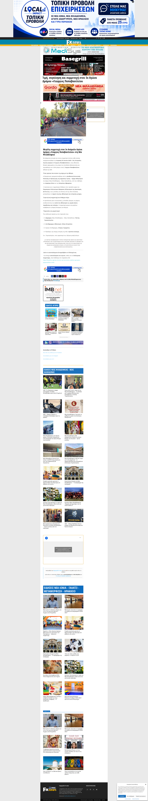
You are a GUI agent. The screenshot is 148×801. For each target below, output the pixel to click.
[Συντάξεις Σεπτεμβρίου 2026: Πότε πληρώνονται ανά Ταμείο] (52, 667)
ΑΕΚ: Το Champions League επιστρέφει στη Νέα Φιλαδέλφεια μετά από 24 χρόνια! (52, 392)
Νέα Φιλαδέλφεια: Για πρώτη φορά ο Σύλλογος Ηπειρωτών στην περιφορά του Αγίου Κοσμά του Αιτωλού (52, 438)
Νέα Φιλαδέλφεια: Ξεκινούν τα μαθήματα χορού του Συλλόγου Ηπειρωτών (73, 416)
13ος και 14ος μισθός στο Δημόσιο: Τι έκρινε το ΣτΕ (72, 654)
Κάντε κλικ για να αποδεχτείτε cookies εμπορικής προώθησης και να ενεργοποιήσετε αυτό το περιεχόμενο (63, 549)
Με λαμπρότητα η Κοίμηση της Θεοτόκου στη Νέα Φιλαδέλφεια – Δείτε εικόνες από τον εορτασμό (52, 526)
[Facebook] (96, 38)
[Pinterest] (65, 276)
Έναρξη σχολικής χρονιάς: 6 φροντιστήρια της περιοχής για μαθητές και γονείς (51, 483)
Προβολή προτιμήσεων (141, 796)
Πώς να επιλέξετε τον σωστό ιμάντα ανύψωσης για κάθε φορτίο (73, 773)
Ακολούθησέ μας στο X (48, 359)
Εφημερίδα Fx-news (57, 570)
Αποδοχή (122, 796)
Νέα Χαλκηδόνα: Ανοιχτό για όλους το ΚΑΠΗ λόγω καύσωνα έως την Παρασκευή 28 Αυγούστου (51, 461)
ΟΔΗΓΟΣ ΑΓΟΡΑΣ (52, 305)
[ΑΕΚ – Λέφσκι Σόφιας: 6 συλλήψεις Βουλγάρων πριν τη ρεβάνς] (52, 406)
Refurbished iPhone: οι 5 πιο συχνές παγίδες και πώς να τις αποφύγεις (73, 751)
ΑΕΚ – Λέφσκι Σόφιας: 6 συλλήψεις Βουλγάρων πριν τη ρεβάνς (51, 416)
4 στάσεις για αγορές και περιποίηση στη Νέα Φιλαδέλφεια (63, 319)
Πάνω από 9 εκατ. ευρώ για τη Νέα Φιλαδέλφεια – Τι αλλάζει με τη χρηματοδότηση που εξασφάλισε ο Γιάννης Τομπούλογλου (73, 393)
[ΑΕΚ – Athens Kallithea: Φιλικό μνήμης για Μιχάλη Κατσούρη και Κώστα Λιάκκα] (74, 515)
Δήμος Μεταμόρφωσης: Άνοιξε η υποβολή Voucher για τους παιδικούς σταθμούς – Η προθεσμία (52, 699)
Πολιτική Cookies (128, 798)
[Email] (60, 276)
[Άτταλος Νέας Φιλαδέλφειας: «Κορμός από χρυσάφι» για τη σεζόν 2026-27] (74, 494)
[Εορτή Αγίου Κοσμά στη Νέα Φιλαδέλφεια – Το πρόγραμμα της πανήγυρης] (74, 473)
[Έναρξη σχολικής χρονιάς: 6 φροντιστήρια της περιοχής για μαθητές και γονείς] (52, 473)
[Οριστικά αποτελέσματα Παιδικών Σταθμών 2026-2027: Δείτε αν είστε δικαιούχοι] (74, 688)
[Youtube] (104, 38)
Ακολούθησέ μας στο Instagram (50, 355)
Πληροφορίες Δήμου (97, 799)
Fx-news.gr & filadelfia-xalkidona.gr (63, 576)
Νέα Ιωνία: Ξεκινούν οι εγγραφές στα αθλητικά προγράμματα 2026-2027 (74, 611)
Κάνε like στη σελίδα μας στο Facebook (52, 352)
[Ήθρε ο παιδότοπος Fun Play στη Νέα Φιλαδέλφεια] (51, 313)
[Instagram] (98, 38)
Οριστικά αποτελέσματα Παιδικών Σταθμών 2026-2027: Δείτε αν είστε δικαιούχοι (73, 698)
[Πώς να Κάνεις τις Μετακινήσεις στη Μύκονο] (52, 763)
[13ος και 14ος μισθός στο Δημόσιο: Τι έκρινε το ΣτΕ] (74, 645)
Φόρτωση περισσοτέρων (64, 337)
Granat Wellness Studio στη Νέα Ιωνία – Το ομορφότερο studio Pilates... (51, 333)
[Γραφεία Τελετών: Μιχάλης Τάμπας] (64, 327)
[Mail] (100, 38)
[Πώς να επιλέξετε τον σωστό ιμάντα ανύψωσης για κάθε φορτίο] (74, 763)
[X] (102, 38)
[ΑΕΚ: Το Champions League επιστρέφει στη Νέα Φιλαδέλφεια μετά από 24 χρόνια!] (52, 382)
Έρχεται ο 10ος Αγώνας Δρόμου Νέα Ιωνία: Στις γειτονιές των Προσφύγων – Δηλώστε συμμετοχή (52, 633)
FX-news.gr (56, 280)
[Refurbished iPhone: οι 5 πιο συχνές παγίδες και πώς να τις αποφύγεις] (74, 742)
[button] (145, 784)
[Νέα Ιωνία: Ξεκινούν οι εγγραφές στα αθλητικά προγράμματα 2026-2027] (74, 601)
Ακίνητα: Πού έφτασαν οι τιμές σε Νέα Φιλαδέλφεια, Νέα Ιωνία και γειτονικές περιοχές (52, 504)
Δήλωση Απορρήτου (135, 798)
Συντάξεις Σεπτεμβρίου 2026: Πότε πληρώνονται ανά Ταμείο (51, 675)
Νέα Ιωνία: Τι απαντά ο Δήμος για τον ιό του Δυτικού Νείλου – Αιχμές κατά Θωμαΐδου (52, 611)
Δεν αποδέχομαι (130, 796)
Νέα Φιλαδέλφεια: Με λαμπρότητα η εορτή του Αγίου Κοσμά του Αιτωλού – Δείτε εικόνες (73, 438)
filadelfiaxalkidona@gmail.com (70, 796)
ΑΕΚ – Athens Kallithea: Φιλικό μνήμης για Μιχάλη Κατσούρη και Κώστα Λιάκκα (74, 525)
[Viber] (57, 276)
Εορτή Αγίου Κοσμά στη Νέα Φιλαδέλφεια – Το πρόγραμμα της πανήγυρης (74, 483)
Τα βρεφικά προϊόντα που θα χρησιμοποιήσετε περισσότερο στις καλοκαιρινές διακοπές (51, 751)
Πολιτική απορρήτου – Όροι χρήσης (87, 799)
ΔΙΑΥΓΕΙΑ (103, 799)
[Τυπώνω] (63, 276)
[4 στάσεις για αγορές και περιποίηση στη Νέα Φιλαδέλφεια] (64, 313)
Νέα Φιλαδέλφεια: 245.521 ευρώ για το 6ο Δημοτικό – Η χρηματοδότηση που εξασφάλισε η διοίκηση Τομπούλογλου (74, 461)
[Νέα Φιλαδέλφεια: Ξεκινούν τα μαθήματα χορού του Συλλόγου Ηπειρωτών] (74, 406)
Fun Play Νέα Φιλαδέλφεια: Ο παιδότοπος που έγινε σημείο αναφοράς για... (77, 333)
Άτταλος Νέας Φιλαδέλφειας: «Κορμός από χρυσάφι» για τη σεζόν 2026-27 (73, 504)
